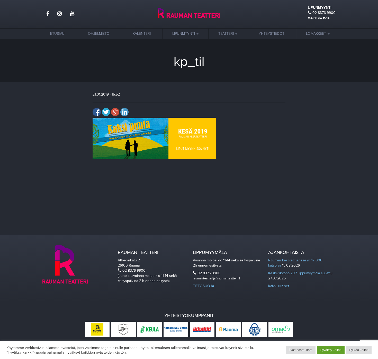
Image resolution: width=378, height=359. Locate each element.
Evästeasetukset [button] (300, 350)
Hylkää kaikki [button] (358, 350)
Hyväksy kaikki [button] (330, 350)
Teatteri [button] (226, 33)
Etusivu (57, 33)
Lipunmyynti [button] (184, 33)
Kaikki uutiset (278, 286)
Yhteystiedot (271, 33)
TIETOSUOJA (203, 286)
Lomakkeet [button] (316, 33)
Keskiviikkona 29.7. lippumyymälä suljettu (300, 273)
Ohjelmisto (99, 33)
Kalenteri (142, 33)
